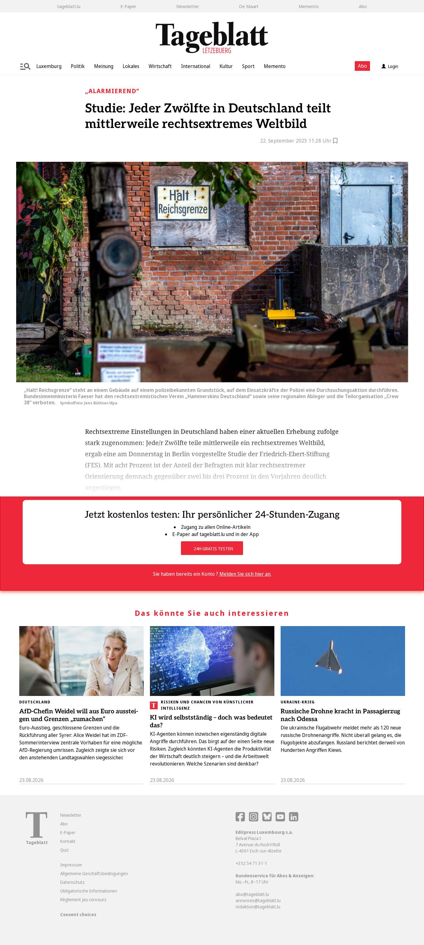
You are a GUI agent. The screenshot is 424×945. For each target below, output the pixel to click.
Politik (78, 66)
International (195, 66)
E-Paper (128, 6)
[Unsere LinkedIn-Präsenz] (293, 820)
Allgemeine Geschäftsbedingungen (94, 873)
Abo (363, 6)
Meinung (103, 66)
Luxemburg (48, 66)
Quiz (64, 850)
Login (393, 66)
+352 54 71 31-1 (251, 863)
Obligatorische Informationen (88, 891)
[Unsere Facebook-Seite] (240, 820)
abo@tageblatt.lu (252, 894)
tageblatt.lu (68, 6)
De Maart (249, 6)
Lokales (131, 66)
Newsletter (187, 6)
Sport (248, 66)
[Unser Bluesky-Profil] (267, 820)
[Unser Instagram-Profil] (253, 820)
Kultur (226, 66)
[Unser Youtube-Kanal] (281, 820)
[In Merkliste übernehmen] (335, 141)
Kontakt (67, 841)
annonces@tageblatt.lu (258, 900)
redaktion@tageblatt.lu (258, 907)
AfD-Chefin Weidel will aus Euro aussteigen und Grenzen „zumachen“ (78, 715)
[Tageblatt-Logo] (36, 836)
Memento (309, 6)
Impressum (71, 865)
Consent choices (78, 914)
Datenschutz (72, 882)
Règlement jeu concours (83, 899)
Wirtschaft (160, 66)
